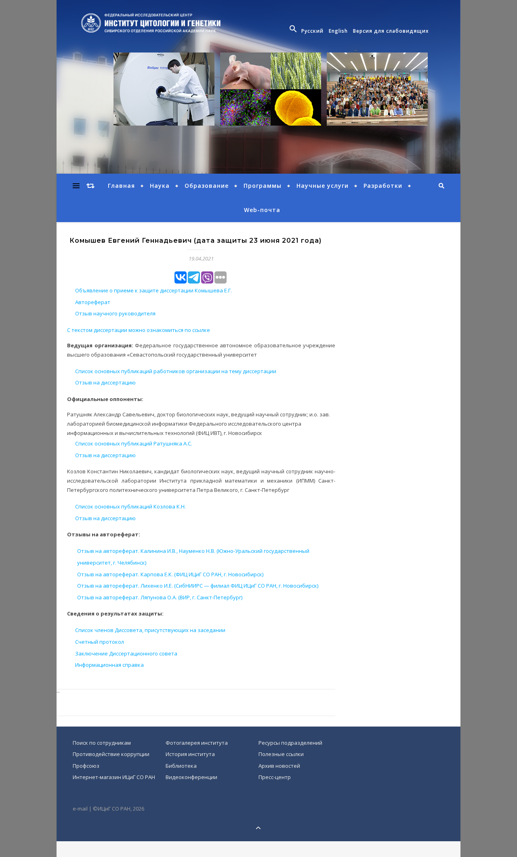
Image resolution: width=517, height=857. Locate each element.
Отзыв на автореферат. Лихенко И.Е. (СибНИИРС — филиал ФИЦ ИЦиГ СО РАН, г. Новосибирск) (197, 585)
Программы (263, 185)
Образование (207, 185)
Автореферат (92, 302)
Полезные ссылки (281, 754)
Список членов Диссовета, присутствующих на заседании (150, 630)
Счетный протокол (99, 641)
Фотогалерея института (197, 742)
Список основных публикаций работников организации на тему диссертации (175, 371)
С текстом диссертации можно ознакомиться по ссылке (138, 330)
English (338, 30)
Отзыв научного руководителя (115, 313)
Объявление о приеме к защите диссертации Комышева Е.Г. (153, 290)
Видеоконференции (191, 777)
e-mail (80, 808)
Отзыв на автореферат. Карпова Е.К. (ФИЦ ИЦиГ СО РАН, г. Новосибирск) (170, 574)
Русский (312, 30)
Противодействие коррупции (111, 754)
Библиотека (181, 765)
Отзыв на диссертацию (105, 382)
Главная (121, 185)
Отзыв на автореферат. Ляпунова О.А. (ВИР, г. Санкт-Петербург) (159, 597)
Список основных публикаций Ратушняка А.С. (133, 443)
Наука (160, 185)
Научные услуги (322, 185)
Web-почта (262, 210)
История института (190, 754)
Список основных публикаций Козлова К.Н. (130, 506)
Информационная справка (109, 664)
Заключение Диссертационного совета (126, 653)
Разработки (383, 185)
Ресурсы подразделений (290, 742)
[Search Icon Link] (294, 31)
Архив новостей (279, 765)
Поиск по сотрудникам (102, 742)
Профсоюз (86, 765)
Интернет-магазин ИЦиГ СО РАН (114, 777)
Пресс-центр (274, 777)
